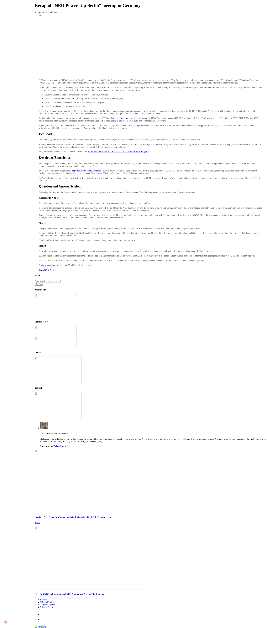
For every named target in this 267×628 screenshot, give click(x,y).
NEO (52, 270)
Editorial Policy (47, 602)
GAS (46, 270)
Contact (43, 599)
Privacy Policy (46, 607)
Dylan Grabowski (61, 446)
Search (39, 284)
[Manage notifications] (6, 622)
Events (55, 12)
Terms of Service (47, 605)
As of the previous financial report (132, 118)
